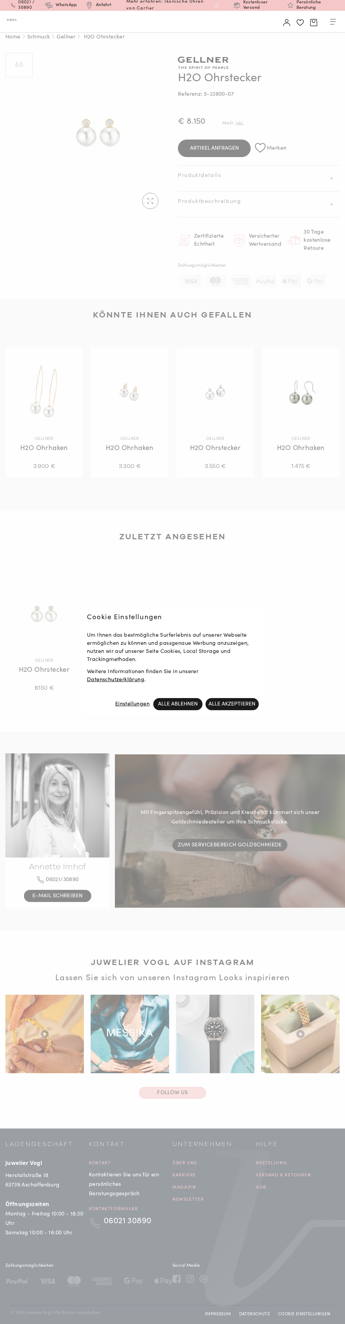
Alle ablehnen (178, 704)
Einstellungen (132, 704)
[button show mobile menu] (333, 23)
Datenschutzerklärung (115, 680)
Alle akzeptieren (232, 704)
